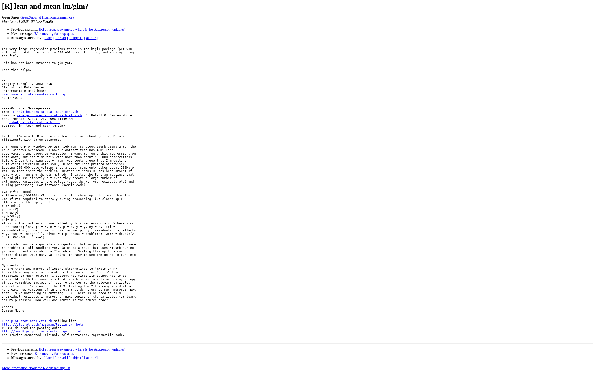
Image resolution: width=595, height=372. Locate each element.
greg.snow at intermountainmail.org (33, 94)
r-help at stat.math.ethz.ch (34, 122)
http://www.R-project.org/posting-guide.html (42, 331)
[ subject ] (76, 38)
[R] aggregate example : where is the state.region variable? (82, 29)
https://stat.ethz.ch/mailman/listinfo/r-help (43, 324)
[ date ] (48, 38)
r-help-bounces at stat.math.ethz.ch (45, 111)
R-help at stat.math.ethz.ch (27, 321)
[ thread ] (61, 38)
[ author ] (91, 38)
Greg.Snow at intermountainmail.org (47, 17)
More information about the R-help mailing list (36, 368)
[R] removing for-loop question (56, 34)
